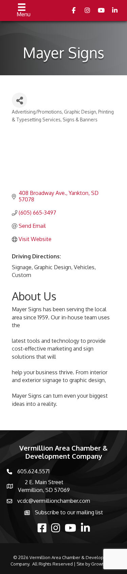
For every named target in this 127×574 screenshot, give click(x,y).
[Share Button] (19, 100)
